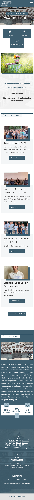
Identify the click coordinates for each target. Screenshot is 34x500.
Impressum (21, 497)
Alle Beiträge (16, 314)
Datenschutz (13, 497)
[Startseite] (6, 1)
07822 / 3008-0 (22, 480)
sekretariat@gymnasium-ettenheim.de (17, 483)
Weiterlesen (16, 158)
